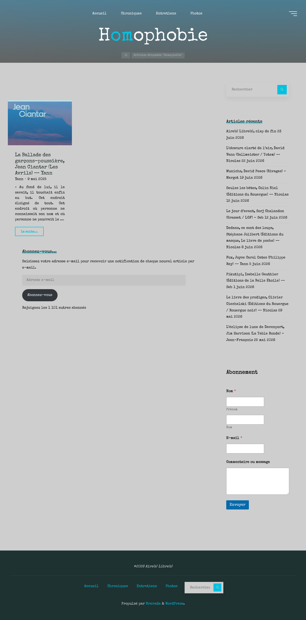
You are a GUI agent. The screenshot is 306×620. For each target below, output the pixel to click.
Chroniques (117, 586)
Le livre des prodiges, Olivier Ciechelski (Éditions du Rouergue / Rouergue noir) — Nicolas (257, 304)
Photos (171, 586)
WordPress (174, 604)
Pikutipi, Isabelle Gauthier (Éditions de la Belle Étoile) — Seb (255, 281)
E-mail (234, 438)
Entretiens (147, 586)
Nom (229, 427)
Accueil (91, 586)
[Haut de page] (288, 602)
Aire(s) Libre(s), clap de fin (251, 131)
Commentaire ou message (248, 462)
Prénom (231, 409)
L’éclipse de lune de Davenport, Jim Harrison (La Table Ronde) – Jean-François (255, 333)
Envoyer (238, 505)
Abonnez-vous (39, 295)
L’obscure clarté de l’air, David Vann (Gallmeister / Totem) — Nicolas (255, 155)
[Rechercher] (282, 89)
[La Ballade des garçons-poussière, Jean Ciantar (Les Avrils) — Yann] (40, 122)
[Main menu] (293, 13)
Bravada (153, 604)
